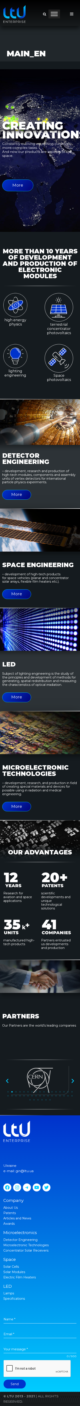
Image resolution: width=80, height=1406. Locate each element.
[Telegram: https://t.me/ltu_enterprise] (27, 1187)
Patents (9, 1213)
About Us (10, 1208)
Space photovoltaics (59, 377)
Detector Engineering (20, 1240)
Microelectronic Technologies (26, 1245)
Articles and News (17, 1218)
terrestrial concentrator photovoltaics (59, 328)
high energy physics (15, 322)
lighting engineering (15, 373)
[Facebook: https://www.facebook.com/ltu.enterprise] (7, 1187)
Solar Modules (14, 1272)
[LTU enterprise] (14, 14)
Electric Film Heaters (19, 1277)
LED (7, 1286)
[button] (44, 14)
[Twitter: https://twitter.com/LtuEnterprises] (46, 1187)
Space (9, 1259)
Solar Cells (11, 1267)
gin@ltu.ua (25, 1171)
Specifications (14, 1299)
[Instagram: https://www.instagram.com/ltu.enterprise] (17, 1187)
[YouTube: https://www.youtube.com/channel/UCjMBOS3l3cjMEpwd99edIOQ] (37, 1187)
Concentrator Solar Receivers (25, 1250)
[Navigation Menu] (72, 14)
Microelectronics (20, 1232)
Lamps (8, 1293)
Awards (9, 1224)
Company (13, 1200)
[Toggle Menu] (54, 14)
